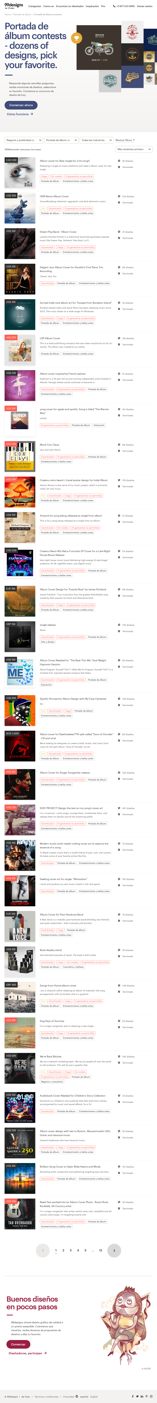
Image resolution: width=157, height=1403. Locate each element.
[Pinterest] (146, 1396)
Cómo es (48, 6)
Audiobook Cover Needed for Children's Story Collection (72, 1095)
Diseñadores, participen (26, 1353)
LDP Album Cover (50, 338)
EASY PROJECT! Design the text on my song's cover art (71, 808)
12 (100, 1250)
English (94, 1396)
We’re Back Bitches (50, 1056)
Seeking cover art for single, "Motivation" (63, 879)
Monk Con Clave (49, 444)
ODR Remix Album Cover (54, 196)
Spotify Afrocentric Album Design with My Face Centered (73, 698)
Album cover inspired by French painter (63, 373)
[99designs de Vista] (14, 6)
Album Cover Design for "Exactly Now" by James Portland (73, 589)
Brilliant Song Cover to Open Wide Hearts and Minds (70, 1166)
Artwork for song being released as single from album (71, 515)
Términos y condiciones (46, 1396)
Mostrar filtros (124, 140)
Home (8, 14)
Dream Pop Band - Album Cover (58, 231)
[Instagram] (151, 1396)
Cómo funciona (18, 114)
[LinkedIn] (142, 1396)
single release (48, 624)
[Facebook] (133, 1396)
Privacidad (68, 1396)
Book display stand (51, 949)
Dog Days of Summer (52, 1020)
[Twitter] (137, 1396)
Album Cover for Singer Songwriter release (65, 772)
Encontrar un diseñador (70, 6)
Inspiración (92, 6)
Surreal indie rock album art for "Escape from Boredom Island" (76, 302)
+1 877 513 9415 (125, 6)
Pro (103, 6)
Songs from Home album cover (58, 985)
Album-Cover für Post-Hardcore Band (61, 914)
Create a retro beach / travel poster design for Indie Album (74, 480)
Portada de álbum (22, 14)
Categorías (34, 6)
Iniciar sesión (144, 6)
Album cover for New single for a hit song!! (65, 160)
